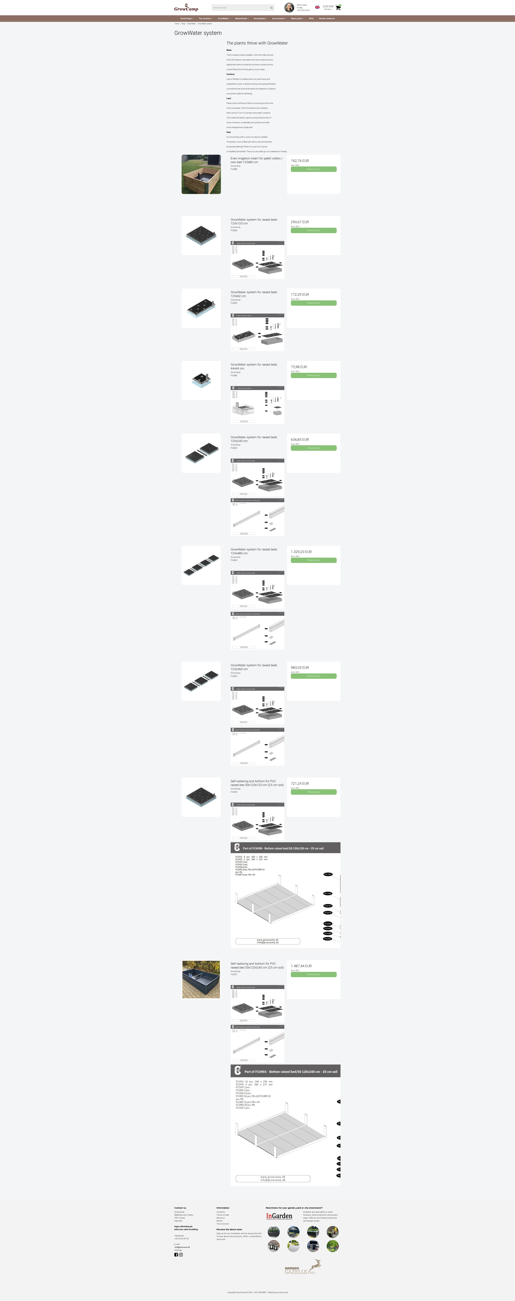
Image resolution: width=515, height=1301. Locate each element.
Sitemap (178, 1250)
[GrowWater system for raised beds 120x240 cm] (201, 460)
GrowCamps (186, 18)
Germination (260, 18)
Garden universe (327, 18)
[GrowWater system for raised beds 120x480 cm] (201, 572)
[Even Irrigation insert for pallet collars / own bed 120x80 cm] (201, 181)
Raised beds (241, 18)
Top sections (205, 18)
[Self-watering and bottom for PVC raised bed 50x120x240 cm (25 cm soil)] (201, 986)
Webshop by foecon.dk (278, 1292)
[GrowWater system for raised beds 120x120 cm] (201, 242)
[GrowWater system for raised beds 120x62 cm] (201, 315)
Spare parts (297, 18)
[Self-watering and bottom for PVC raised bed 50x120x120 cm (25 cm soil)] (201, 804)
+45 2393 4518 (303, 10)
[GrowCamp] (186, 7)
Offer (311, 18)
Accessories (278, 18)
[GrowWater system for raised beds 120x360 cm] (201, 688)
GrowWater (223, 18)
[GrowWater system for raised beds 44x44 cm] (201, 387)
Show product (313, 169)
